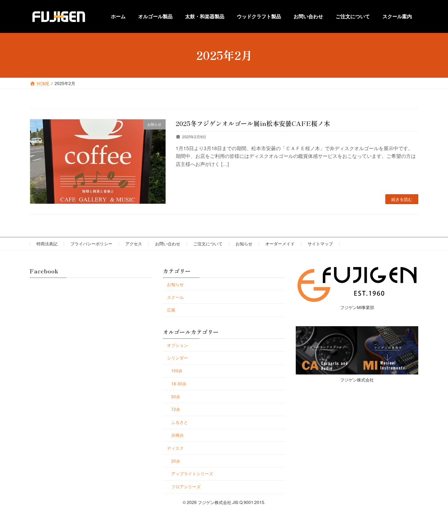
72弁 (175, 409)
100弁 (177, 370)
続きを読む (401, 199)
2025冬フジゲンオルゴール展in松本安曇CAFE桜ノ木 (253, 123)
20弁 (175, 460)
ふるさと (179, 422)
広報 (171, 310)
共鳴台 (177, 435)
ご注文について (208, 243)
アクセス (133, 243)
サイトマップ (320, 243)
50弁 (175, 396)
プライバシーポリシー (91, 243)
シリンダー (177, 357)
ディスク (175, 447)
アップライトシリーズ (192, 473)
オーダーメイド (280, 243)
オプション (177, 345)
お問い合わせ (167, 243)
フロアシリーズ (186, 486)
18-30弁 (179, 383)
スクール (175, 297)
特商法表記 (46, 243)
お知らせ (244, 243)
